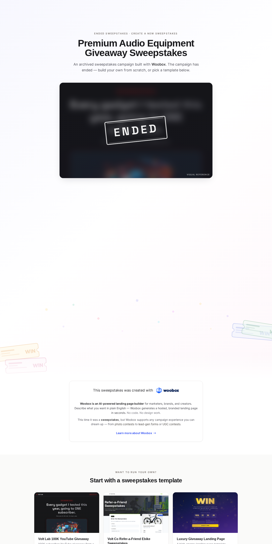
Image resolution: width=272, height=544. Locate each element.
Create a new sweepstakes (154, 33)
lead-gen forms (148, 424)
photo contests (124, 424)
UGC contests (171, 424)
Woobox (159, 64)
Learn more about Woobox (134, 433)
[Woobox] (167, 390)
